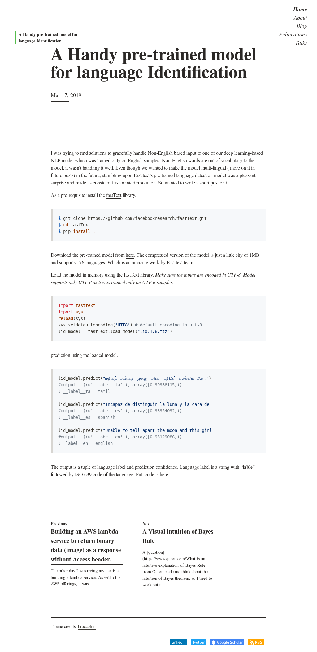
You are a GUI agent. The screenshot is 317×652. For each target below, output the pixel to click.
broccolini (87, 626)
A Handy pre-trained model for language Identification (48, 37)
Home (300, 9)
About (300, 17)
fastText (113, 195)
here (130, 254)
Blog (302, 25)
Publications (293, 34)
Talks (301, 42)
